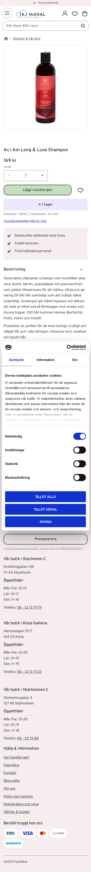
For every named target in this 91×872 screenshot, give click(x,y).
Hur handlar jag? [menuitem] (16, 757)
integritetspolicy (70, 549)
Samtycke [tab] (16, 360)
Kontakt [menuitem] (10, 773)
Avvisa (46, 522)
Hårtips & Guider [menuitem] (17, 812)
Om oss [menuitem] (10, 788)
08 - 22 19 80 (28, 738)
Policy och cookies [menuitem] (18, 796)
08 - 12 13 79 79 (29, 608)
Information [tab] (46, 360)
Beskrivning (14, 269)
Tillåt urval (45, 509)
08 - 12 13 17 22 (29, 672)
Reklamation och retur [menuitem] (21, 804)
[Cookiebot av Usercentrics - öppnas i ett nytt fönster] (66, 347)
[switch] (79, 450)
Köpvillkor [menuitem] (12, 765)
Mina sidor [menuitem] (12, 781)
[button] (7, 13)
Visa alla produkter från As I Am (25, 221)
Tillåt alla (45, 497)
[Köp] (38, 190)
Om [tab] (75, 360)
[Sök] (83, 25)
